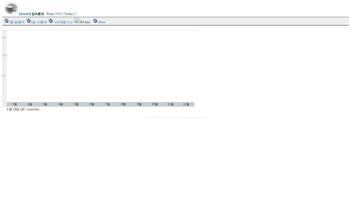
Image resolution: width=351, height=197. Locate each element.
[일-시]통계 (39, 22)
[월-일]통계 (17, 22)
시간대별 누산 (63, 22)
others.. (102, 22)
